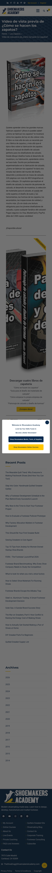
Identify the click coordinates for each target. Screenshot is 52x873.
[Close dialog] (47, 422)
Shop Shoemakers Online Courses (26, 447)
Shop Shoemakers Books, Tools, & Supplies (26, 439)
